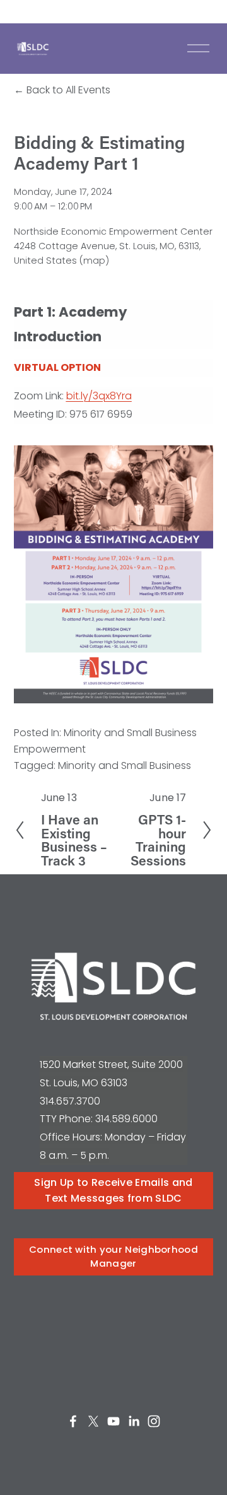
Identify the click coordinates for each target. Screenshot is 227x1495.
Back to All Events (68, 90)
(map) (94, 260)
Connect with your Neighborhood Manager (113, 1256)
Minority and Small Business (124, 765)
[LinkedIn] (133, 1421)
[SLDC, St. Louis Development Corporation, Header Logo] (33, 48)
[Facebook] (73, 1421)
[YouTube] (113, 1421)
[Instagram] (154, 1421)
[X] (93, 1421)
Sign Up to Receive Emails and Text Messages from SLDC (113, 1190)
